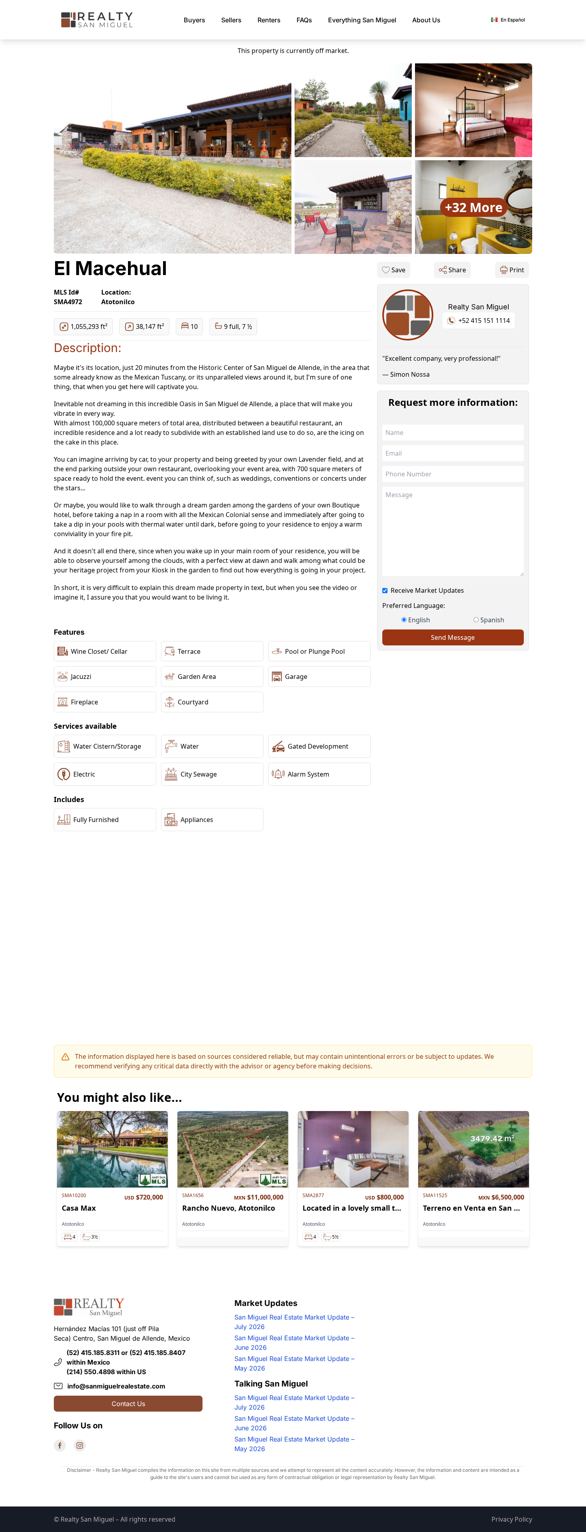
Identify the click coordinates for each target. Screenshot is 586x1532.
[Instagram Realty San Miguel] (80, 1445)
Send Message (453, 637)
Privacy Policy (512, 1519)
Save (398, 269)
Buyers (194, 20)
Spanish (492, 620)
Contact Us (128, 1404)
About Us (426, 20)
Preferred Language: (413, 605)
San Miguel (362, 20)
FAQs (304, 20)
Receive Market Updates (427, 590)
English (419, 620)
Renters (269, 20)
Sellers (231, 20)
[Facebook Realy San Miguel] (60, 1445)
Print (516, 269)
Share (457, 269)
